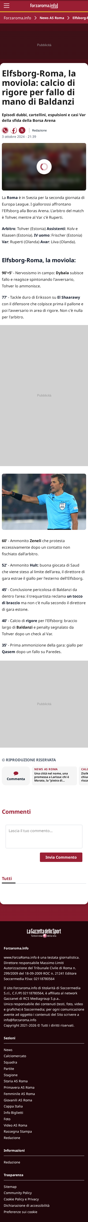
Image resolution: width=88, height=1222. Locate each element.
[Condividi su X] (22, 130)
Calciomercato (15, 1056)
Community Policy (18, 1192)
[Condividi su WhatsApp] (5, 130)
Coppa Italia (13, 1106)
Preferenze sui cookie (20, 1212)
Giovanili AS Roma (18, 1100)
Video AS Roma (15, 1125)
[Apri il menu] (6, 5)
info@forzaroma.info (20, 1020)
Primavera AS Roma (19, 1087)
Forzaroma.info (17, 17)
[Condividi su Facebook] (13, 130)
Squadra (10, 1062)
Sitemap (10, 1186)
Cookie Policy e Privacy (21, 1199)
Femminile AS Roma (19, 1093)
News (8, 1049)
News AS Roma (52, 18)
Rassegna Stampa (18, 1131)
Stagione (11, 1075)
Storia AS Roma (16, 1081)
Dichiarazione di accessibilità (27, 1205)
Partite (9, 1068)
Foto (7, 1119)
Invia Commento (61, 857)
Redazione (12, 1137)
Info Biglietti (13, 1112)
